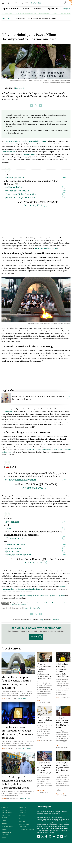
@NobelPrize (12, 518)
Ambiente (5, 13)
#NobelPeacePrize (14, 176)
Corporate (5, 826)
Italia (3, 695)
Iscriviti (34, 633)
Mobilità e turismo (44, 13)
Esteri (3, 745)
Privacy (22, 818)
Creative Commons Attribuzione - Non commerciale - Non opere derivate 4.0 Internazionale (40, 600)
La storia (22, 812)
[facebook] (38, 833)
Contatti (22, 807)
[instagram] (58, 833)
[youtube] (54, 833)
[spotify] (50, 833)
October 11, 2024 (33, 204)
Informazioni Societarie (24, 822)
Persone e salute (65, 13)
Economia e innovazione (28, 13)
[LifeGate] (36, 2)
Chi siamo (22, 810)
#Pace (8, 524)
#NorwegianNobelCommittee (20, 192)
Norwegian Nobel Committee (46, 247)
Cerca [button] (26, 3)
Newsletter (15, 3)
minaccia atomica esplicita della (27, 141)
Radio (26, 8)
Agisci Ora (52, 8)
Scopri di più (56, 616)
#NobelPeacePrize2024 (17, 189)
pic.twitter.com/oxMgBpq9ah (20, 196)
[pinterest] (46, 833)
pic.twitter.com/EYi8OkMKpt (20, 477)
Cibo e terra (54, 13)
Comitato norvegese (8, 152)
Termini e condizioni (26, 826)
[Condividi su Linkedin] (40, 105)
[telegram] (65, 833)
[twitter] (42, 833)
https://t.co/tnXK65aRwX (18, 551)
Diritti (11, 13)
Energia (16, 13)
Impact (66, 8)
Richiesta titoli (7, 823)
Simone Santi (19, 88)
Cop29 (4, 795)
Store (9, 3)
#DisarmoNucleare (15, 534)
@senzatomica (13, 544)
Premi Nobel (41, 787)
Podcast (38, 8)
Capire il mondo (10, 8)
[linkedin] (61, 833)
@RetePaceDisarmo (15, 541)
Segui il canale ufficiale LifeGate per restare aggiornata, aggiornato (42, 592)
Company (22, 804)
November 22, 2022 (32, 485)
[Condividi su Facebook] (31, 105)
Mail (21, 815)
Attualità (5, 804)
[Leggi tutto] (69, 645)
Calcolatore (6, 829)
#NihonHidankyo (14, 186)
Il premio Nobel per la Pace (32, 605)
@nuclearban (12, 547)
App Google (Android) (6, 813)
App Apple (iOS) (7, 810)
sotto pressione (7, 410)
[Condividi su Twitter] (36, 105)
